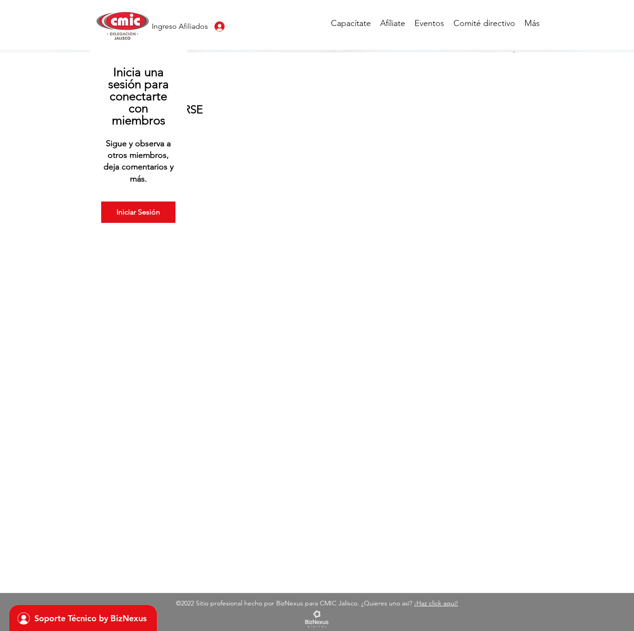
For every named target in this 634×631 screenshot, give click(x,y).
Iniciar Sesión (138, 212)
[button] (350, 23)
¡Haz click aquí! (436, 603)
